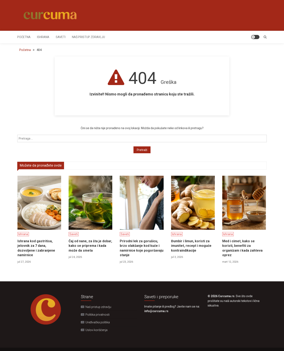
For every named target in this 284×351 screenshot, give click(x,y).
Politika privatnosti (97, 314)
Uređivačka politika (97, 322)
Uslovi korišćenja (96, 330)
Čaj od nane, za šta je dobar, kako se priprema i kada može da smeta (90, 245)
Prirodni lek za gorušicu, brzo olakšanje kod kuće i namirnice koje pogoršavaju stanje (141, 248)
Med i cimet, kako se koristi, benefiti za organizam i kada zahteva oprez (242, 248)
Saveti (60, 37)
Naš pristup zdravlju (88, 37)
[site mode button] (255, 37)
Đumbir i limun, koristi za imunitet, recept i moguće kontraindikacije (191, 245)
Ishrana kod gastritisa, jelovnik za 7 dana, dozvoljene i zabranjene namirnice (36, 248)
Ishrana (43, 37)
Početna (24, 37)
